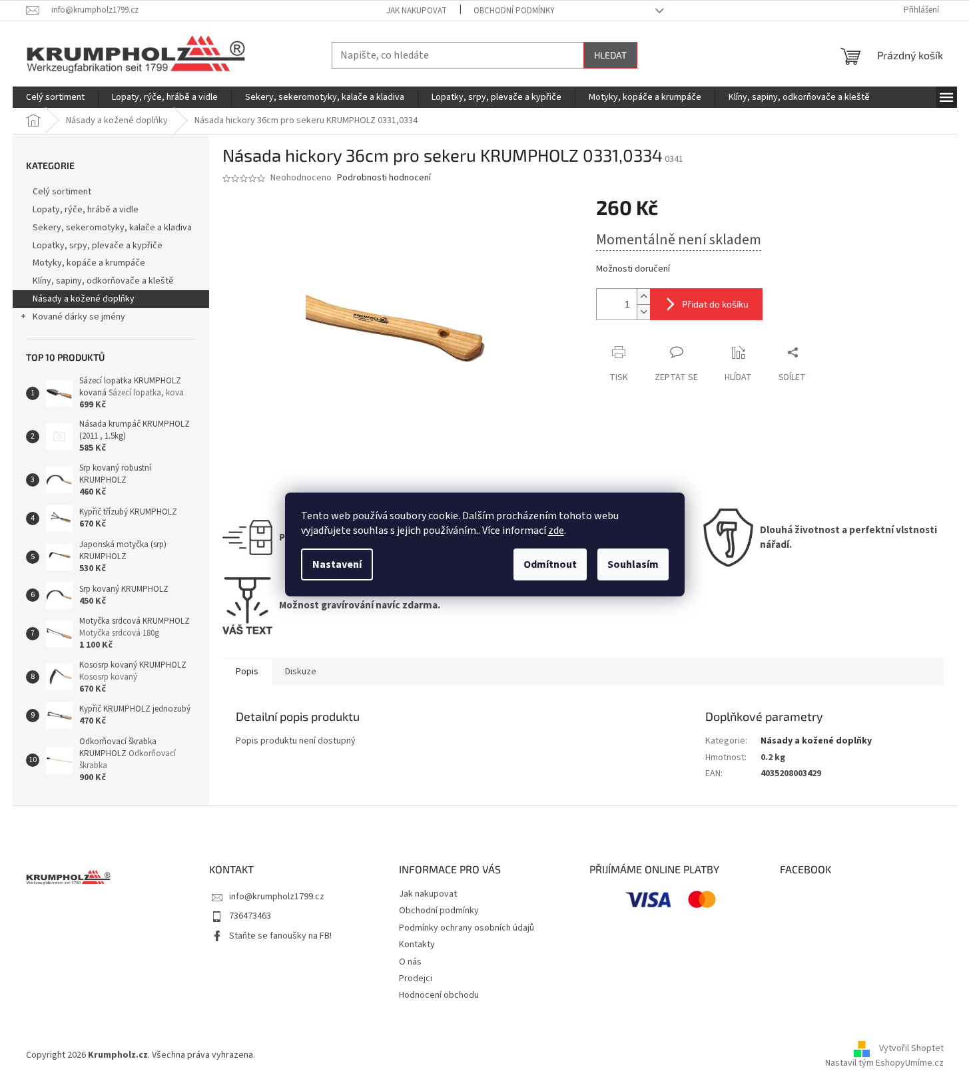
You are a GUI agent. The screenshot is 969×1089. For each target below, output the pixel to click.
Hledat (610, 55)
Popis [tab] (247, 671)
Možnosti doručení (633, 269)
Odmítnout (550, 564)
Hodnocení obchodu (439, 995)
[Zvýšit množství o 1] (643, 296)
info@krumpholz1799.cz (276, 896)
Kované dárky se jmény (79, 317)
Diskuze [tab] (300, 671)
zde (556, 530)
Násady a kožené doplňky (84, 299)
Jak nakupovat (416, 11)
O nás (410, 962)
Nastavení (337, 564)
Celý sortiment (62, 191)
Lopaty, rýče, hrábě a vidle (86, 209)
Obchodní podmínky (514, 11)
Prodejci (415, 978)
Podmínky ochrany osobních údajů (466, 928)
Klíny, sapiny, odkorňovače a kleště (103, 281)
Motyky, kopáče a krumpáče (89, 263)
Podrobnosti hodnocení (384, 178)
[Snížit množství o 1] (643, 312)
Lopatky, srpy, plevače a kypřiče (97, 245)
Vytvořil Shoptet (911, 1049)
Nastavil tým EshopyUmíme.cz (884, 1063)
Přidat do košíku (715, 304)
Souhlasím (633, 564)
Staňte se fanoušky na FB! (280, 936)
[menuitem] (55, 97)
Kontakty (417, 944)
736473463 (250, 916)
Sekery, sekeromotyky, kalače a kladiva (112, 227)
